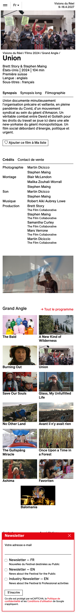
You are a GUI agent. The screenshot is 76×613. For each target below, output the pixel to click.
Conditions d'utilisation (39, 601)
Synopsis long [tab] (31, 93)
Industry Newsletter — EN (39, 581)
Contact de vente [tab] (31, 160)
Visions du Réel (12, 53)
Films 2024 (32, 53)
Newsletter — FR (34, 562)
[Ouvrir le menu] (5, 5)
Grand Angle (50, 53)
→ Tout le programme (57, 309)
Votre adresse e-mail (18, 545)
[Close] (68, 536)
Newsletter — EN (32, 571)
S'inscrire (13, 592)
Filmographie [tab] (55, 93)
